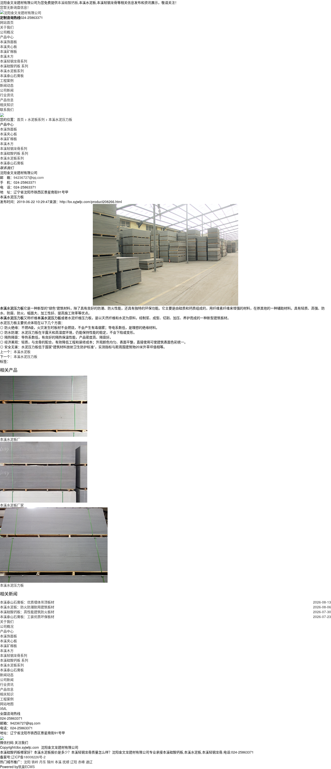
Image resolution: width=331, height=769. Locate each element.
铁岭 (35, 761)
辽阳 (73, 761)
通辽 (89, 761)
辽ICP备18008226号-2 (28, 756)
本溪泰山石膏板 (12, 75)
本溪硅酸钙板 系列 (14, 65)
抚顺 (66, 761)
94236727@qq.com (29, 177)
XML (3, 708)
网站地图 (7, 703)
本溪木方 (7, 56)
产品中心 (7, 36)
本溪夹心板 (8, 46)
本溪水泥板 (22, 351)
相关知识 (7, 104)
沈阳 (27, 761)
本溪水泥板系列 (12, 70)
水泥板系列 (36, 119)
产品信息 (7, 99)
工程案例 (7, 80)
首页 (20, 119)
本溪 (58, 761)
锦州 (50, 761)
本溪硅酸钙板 (68, 2)
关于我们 (7, 27)
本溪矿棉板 (8, 51)
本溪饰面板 (8, 41)
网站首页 (7, 22)
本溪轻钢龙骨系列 (13, 61)
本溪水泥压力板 (60, 119)
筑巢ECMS (26, 766)
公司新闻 (7, 90)
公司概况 (7, 32)
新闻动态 (7, 85)
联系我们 (7, 109)
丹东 (42, 761)
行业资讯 (7, 94)
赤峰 (81, 761)
